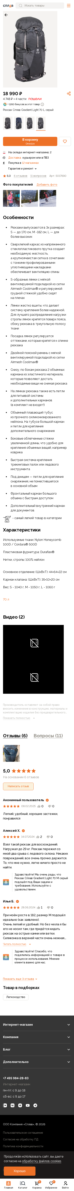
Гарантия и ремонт (20, 168)
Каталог (22, 1187)
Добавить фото (47, 184)
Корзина (37, 1185)
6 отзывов (20, 175)
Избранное (51, 1185)
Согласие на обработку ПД (20, 1139)
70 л (6, 599)
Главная (8, 1187)
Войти (65, 1187)
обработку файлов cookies (41, 1161)
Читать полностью (14, 944)
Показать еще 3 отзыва (18, 978)
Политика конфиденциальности (23, 1146)
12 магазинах (30, 162)
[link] (6, 15)
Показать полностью (16, 718)
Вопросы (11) (48, 735)
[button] (68, 5)
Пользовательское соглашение (23, 1132)
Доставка (14, 157)
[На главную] (8, 5)
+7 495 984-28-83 (15, 1078)
